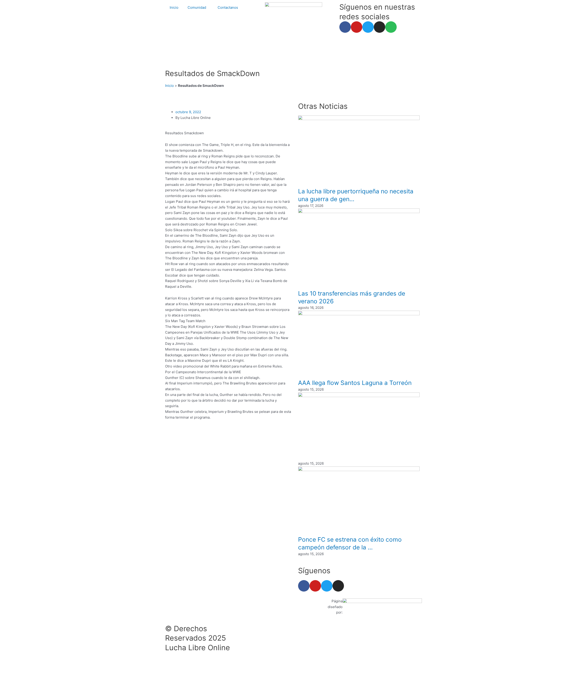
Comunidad (197, 7)
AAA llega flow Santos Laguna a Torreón (355, 382)
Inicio (174, 7)
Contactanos (228, 7)
